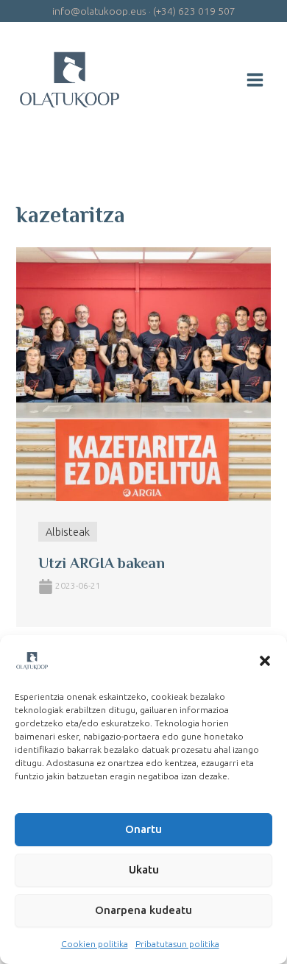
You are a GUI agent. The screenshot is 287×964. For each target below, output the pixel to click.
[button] (265, 660)
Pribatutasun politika (177, 944)
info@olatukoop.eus (99, 11)
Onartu (143, 829)
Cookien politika (94, 944)
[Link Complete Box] (143, 437)
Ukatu (144, 869)
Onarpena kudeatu (143, 910)
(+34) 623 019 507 (194, 11)
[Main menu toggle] (255, 80)
